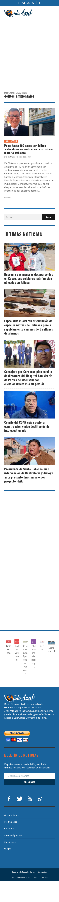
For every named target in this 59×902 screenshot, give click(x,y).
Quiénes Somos (11, 815)
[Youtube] (28, 3)
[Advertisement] (29, 51)
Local (7, 141)
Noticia (14, 141)
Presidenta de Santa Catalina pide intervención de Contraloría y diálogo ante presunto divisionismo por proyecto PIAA (28, 475)
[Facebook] (19, 3)
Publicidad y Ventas (13, 835)
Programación (10, 821)
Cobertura (9, 828)
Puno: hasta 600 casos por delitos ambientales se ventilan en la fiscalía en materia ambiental (28, 149)
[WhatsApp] (33, 3)
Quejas (7, 848)
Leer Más (8, 197)
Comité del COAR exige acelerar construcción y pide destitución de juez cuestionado (26, 426)
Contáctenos (10, 842)
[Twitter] (23, 3)
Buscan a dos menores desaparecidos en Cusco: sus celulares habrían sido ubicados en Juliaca (28, 278)
